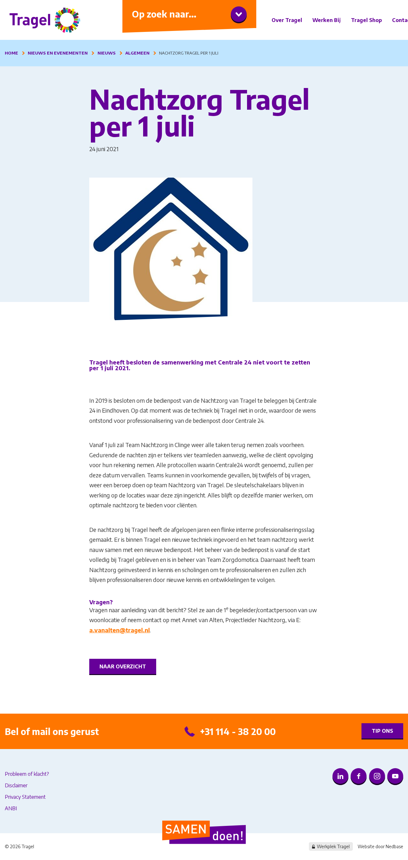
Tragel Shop (366, 20)
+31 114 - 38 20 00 (238, 731)
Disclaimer (16, 785)
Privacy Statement (25, 797)
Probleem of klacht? (27, 774)
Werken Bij (326, 20)
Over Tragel (287, 20)
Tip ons (382, 731)
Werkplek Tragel (333, 846)
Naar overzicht (122, 666)
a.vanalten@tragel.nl (119, 630)
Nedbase (394, 846)
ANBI (11, 808)
